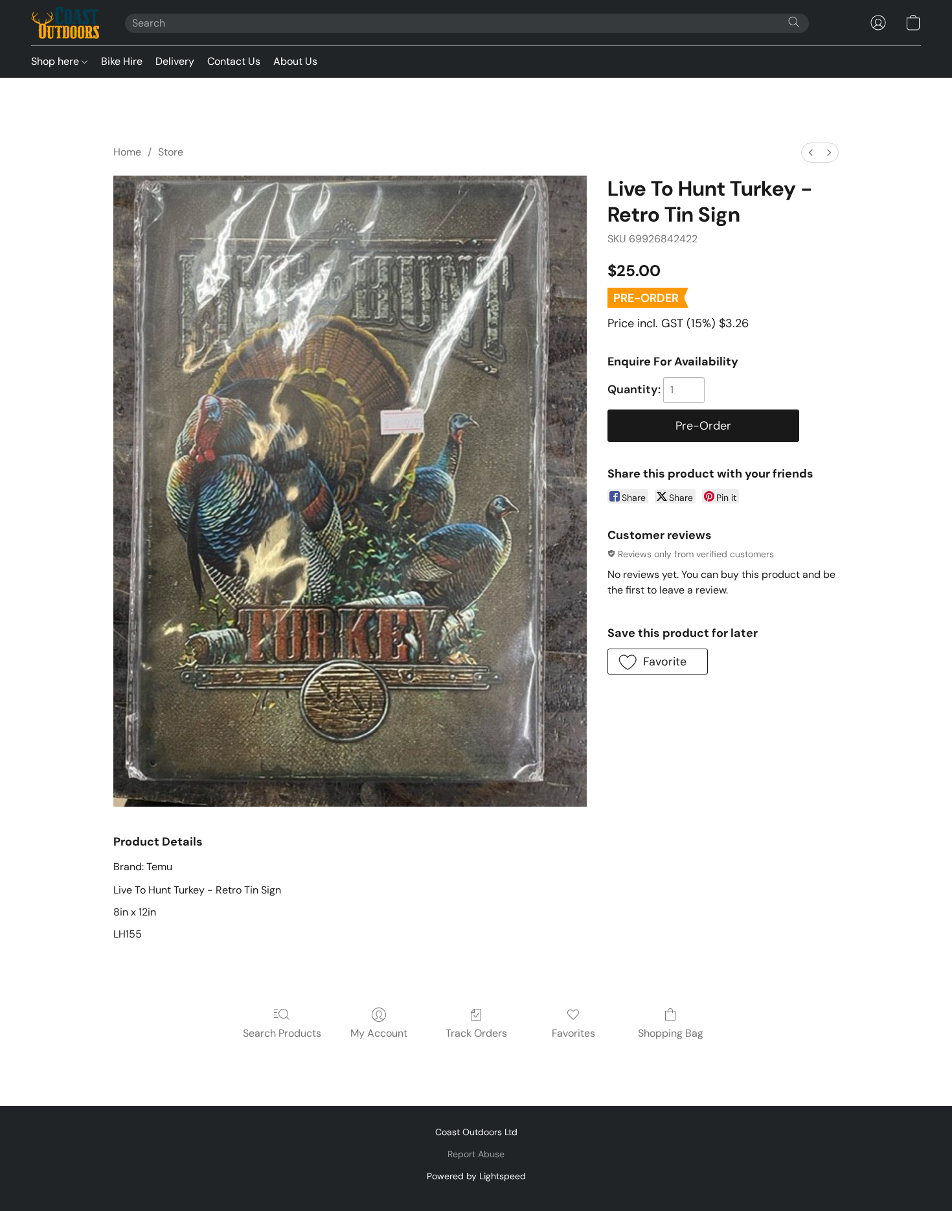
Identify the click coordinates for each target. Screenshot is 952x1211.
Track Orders (476, 1033)
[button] (65, 22)
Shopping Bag (670, 1033)
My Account (378, 1033)
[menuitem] (811, 152)
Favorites (573, 1033)
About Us (295, 61)
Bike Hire (121, 61)
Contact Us (233, 61)
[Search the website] (794, 22)
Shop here (56, 61)
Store (170, 152)
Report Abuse (476, 1154)
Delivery (174, 61)
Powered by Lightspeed (476, 1176)
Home (127, 152)
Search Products (282, 1033)
